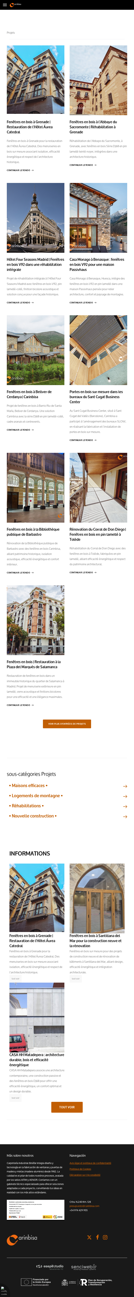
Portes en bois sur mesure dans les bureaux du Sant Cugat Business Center (96, 397)
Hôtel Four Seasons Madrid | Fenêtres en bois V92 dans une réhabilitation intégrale (35, 264)
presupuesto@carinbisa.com (84, 1206)
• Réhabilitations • (26, 806)
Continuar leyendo (18, 170)
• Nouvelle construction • (33, 816)
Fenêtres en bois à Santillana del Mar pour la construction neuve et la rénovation (96, 941)
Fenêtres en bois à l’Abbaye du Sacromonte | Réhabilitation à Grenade (93, 127)
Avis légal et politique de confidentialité (90, 1163)
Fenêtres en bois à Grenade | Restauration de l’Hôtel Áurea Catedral (30, 127)
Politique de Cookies (80, 1169)
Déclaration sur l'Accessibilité (85, 1175)
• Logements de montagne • (36, 795)
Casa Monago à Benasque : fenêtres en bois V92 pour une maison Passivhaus (97, 264)
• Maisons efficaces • (28, 785)
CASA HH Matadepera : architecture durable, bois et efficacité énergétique (36, 1060)
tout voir (15, 979)
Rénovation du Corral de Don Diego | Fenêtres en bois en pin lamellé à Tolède (98, 534)
